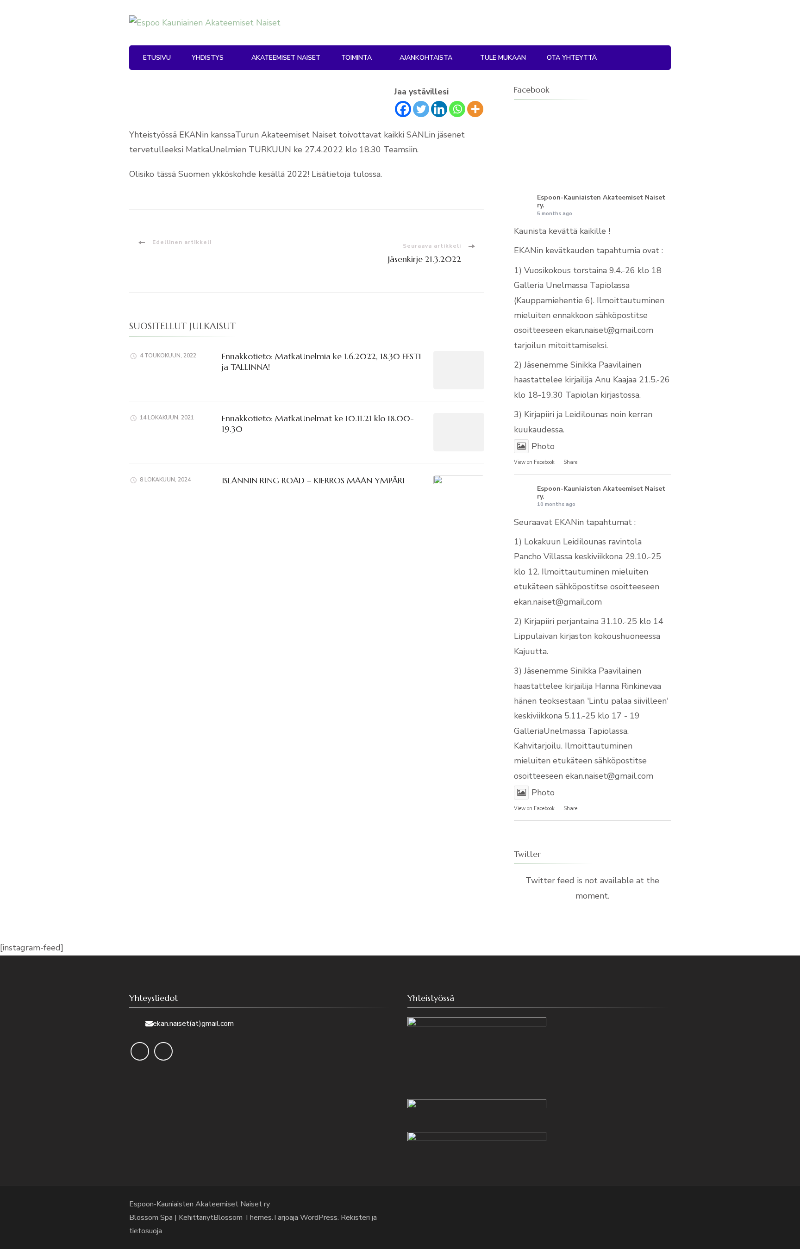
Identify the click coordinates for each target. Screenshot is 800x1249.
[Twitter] (421, 109)
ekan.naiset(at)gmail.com (193, 1023)
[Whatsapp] (457, 109)
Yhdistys (208, 57)
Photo (543, 446)
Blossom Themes (242, 1217)
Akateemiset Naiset (285, 57)
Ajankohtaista (426, 57)
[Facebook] (403, 109)
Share (570, 462)
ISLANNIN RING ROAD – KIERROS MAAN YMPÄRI (313, 480)
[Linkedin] (439, 109)
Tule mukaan (503, 57)
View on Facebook (534, 462)
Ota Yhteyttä (572, 57)
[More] (475, 109)
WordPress (319, 1217)
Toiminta (356, 57)
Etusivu (157, 57)
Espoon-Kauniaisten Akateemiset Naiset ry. (601, 201)
